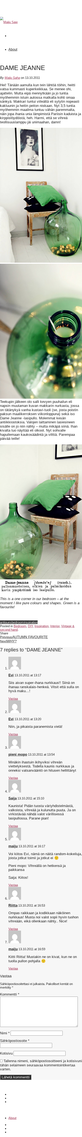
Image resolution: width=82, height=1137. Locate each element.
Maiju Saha (12, 77)
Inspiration (41, 626)
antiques (6, 622)
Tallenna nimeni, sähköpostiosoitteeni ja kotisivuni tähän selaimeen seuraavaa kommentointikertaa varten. (41, 1065)
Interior (55, 626)
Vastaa (13, 698)
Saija (12, 798)
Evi (11, 675)
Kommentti (9, 994)
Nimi (5, 1033)
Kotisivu (6, 1053)
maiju (13, 846)
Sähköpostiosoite (14, 1041)
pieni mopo (17, 754)
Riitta (12, 905)
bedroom (18, 622)
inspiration (31, 622)
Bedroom (20, 626)
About (12, 49)
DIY (30, 626)
